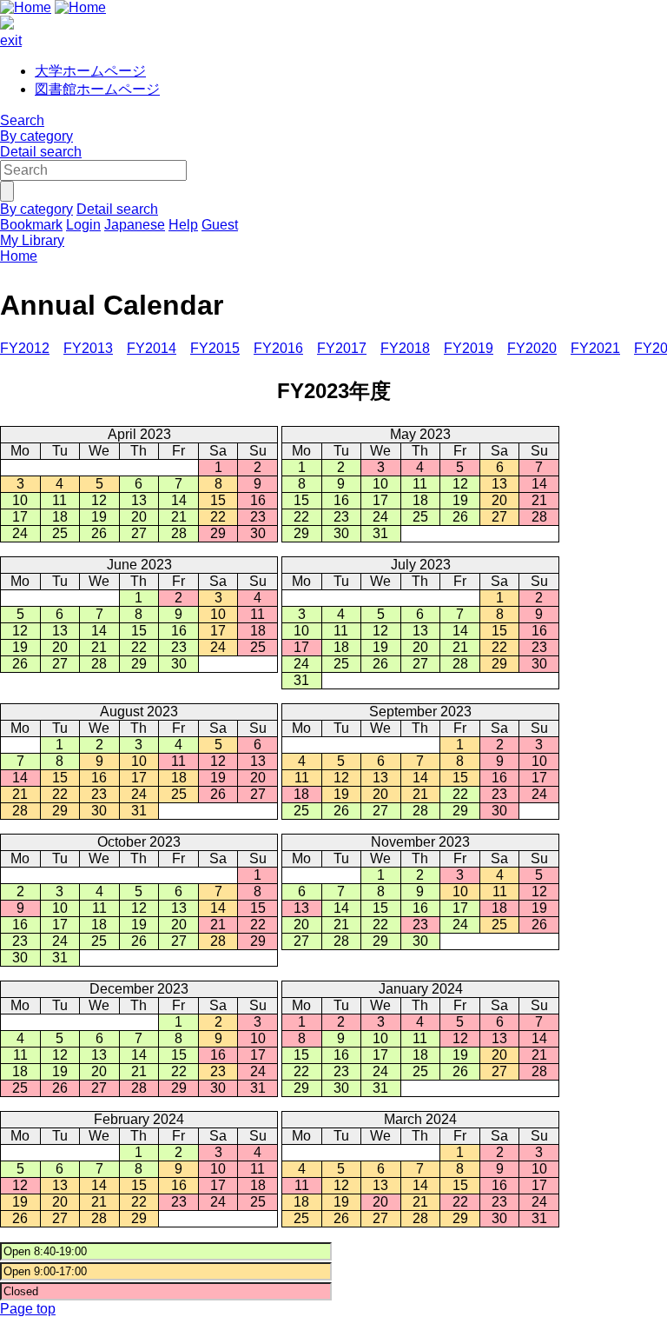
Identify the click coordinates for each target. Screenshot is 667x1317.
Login (83, 224)
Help (183, 224)
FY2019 (468, 348)
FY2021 (595, 348)
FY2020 (532, 348)
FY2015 (215, 348)
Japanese (134, 224)
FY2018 (405, 348)
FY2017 (342, 348)
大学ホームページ (90, 70)
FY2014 (151, 348)
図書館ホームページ (97, 89)
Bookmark (31, 224)
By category (36, 136)
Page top (28, 1308)
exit (11, 40)
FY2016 (278, 348)
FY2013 (88, 348)
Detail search (41, 151)
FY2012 (25, 348)
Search (22, 120)
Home (18, 256)
